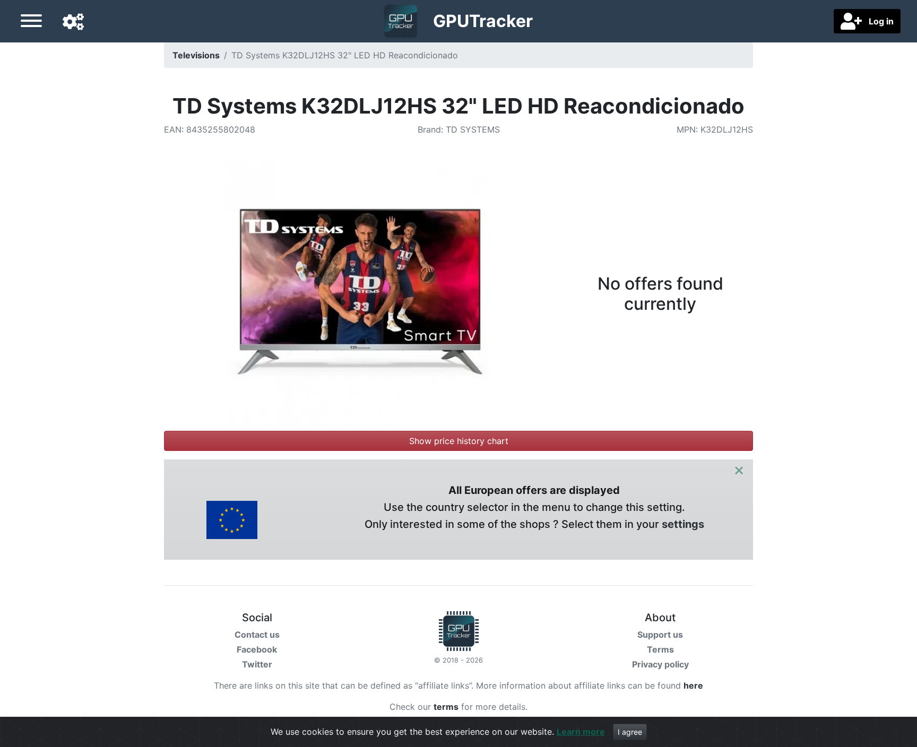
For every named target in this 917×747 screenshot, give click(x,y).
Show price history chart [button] (458, 441)
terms (446, 706)
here (693, 685)
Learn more (581, 731)
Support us (660, 634)
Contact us (257, 634)
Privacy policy (660, 664)
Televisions (196, 55)
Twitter (257, 664)
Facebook (257, 649)
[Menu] (31, 22)
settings (683, 524)
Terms (660, 649)
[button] (73, 22)
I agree (630, 731)
